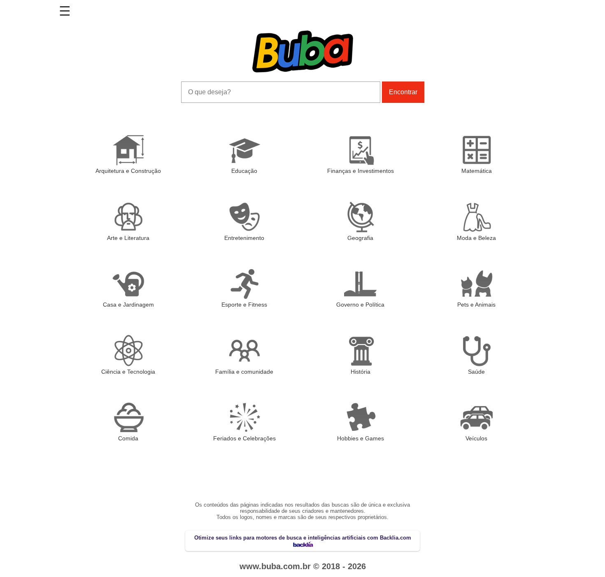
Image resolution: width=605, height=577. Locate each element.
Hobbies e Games (360, 438)
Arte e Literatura (128, 238)
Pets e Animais (476, 304)
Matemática (476, 171)
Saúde (476, 371)
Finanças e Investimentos (360, 171)
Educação (244, 171)
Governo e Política (360, 304)
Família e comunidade (244, 371)
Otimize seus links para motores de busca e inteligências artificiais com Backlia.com (302, 538)
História (360, 371)
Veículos (476, 438)
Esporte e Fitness (244, 304)
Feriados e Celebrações (244, 438)
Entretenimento (244, 238)
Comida (128, 438)
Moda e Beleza (476, 238)
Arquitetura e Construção (128, 171)
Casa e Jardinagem (128, 304)
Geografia (360, 238)
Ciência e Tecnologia (128, 371)
